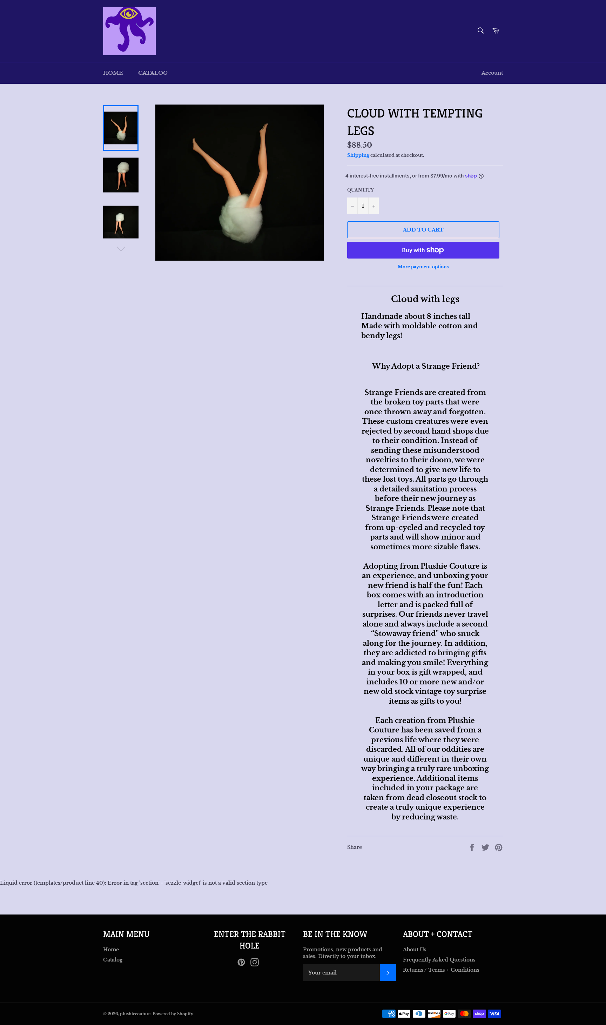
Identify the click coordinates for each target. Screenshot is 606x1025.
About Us (414, 949)
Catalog (153, 72)
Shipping (358, 155)
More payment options (423, 266)
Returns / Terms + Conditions (441, 970)
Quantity (360, 190)
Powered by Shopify (173, 1013)
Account (492, 73)
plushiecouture (135, 1013)
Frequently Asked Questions (439, 960)
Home (113, 72)
